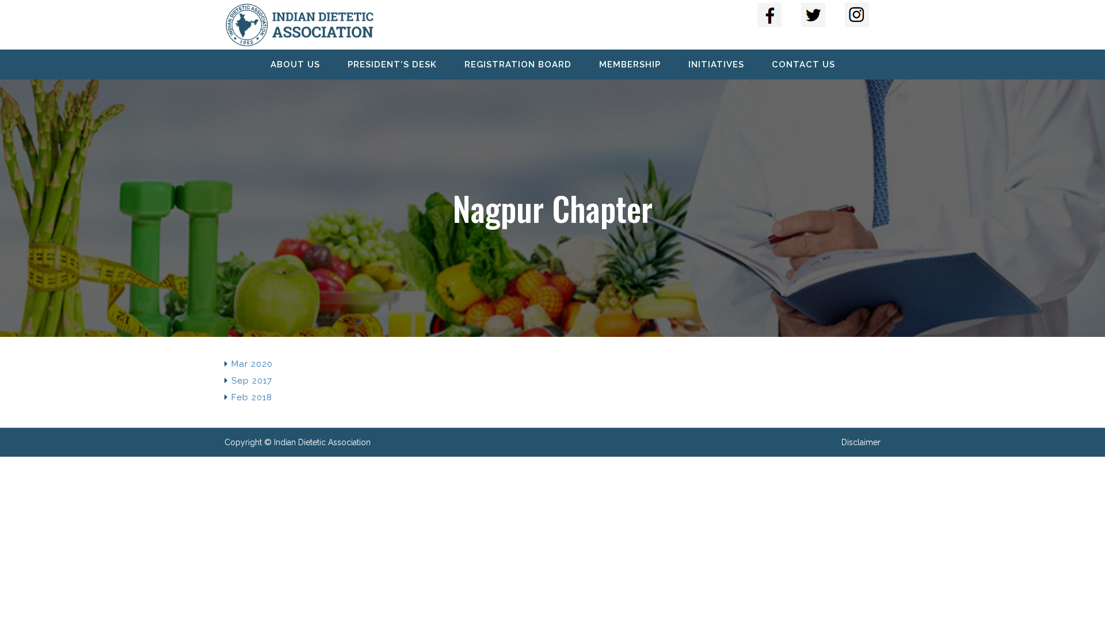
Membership (630, 64)
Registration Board (517, 64)
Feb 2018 (251, 397)
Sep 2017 (251, 381)
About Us (295, 64)
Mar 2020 (252, 364)
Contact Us (803, 64)
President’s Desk (392, 64)
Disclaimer (861, 442)
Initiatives (716, 64)
